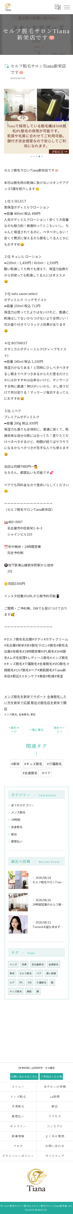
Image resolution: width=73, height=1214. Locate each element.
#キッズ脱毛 (33, 763)
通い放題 (51, 973)
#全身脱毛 (30, 772)
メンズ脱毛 (10, 714)
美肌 (29, 991)
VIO (30, 982)
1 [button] (31, 156)
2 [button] (34, 156)
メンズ (13, 964)
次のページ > (59, 729)
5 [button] (42, 156)
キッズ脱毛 (16, 991)
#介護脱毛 (54, 763)
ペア (38, 973)
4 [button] (39, 156)
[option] (36, 121)
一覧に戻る (36, 730)
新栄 (12, 973)
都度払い (17, 841)
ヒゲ (12, 982)
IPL (21, 982)
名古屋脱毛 (38, 964)
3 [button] (36, 156)
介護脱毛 (41, 982)
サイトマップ (54, 1156)
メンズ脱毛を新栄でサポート (25, 696)
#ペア (46, 772)
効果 (24, 964)
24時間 (15, 820)
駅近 (33, 714)
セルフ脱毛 (25, 973)
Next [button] (65, 123)
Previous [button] (8, 123)
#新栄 (15, 763)
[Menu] (66, 7)
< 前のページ (14, 729)
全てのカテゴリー (22, 805)
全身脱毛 (24, 714)
